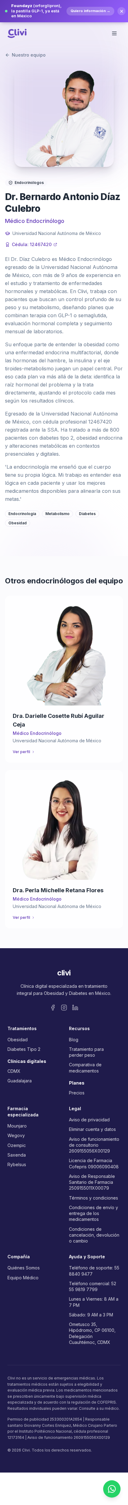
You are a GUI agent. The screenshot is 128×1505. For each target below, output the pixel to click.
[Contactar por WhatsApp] (112, 1489)
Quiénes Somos (23, 1267)
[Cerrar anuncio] (121, 11)
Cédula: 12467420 (32, 244)
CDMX (14, 1071)
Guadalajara (19, 1080)
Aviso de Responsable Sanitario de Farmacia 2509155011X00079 (92, 1182)
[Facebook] (53, 1007)
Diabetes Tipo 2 (23, 1049)
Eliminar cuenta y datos (92, 1129)
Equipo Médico (23, 1277)
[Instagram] (64, 1007)
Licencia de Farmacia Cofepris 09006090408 (94, 1163)
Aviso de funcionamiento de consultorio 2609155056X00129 (94, 1145)
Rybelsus (16, 1164)
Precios (77, 1092)
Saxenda (16, 1155)
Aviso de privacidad (89, 1119)
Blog (73, 1039)
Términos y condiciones (93, 1197)
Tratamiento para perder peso (86, 1052)
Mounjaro (17, 1125)
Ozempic (16, 1145)
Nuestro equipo (29, 55)
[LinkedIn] (75, 1007)
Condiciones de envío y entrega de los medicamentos (93, 1213)
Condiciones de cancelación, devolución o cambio (94, 1235)
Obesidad (17, 1039)
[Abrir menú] (114, 33)
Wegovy (16, 1135)
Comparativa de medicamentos (85, 1067)
